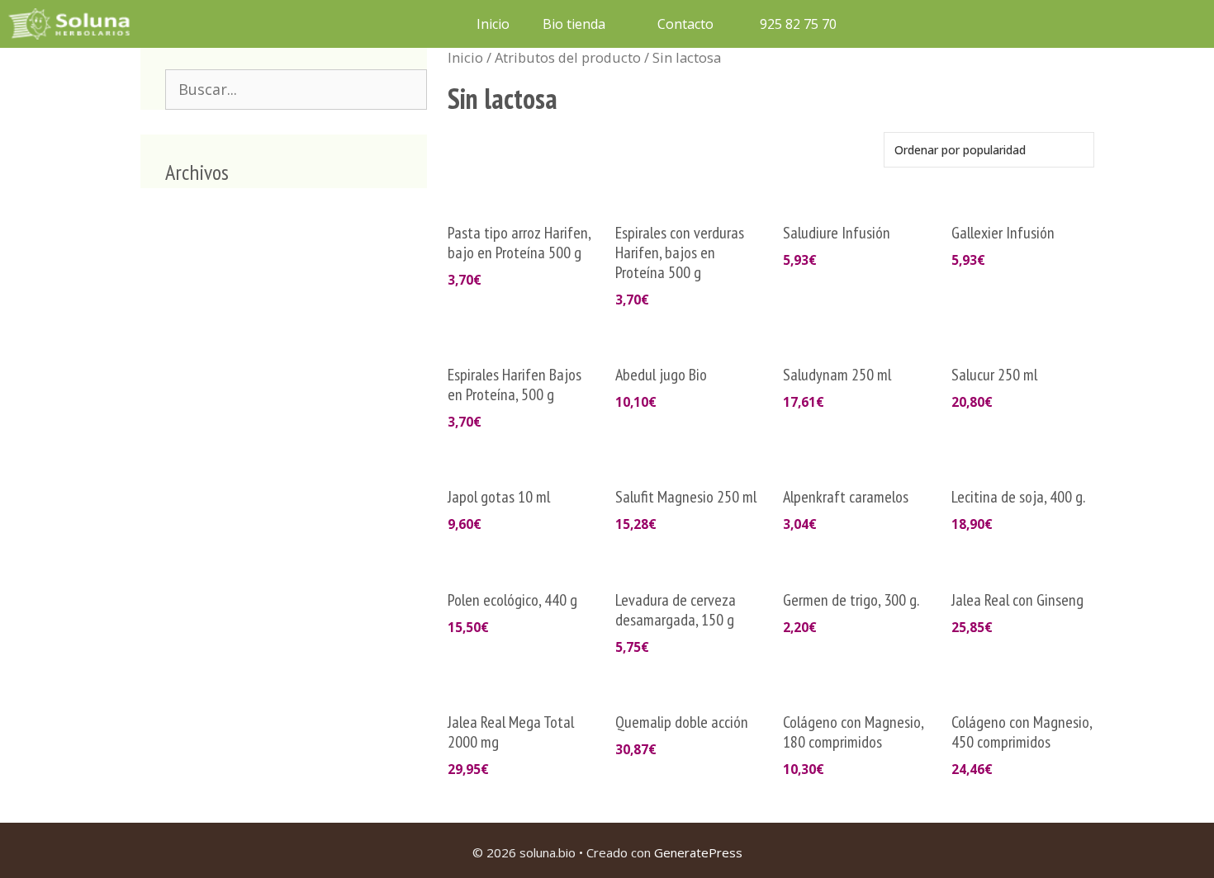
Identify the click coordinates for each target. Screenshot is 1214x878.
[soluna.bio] (71, 24)
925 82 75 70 (796, 24)
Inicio (493, 24)
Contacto (685, 24)
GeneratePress (698, 852)
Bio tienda (574, 24)
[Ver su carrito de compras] (874, 24)
